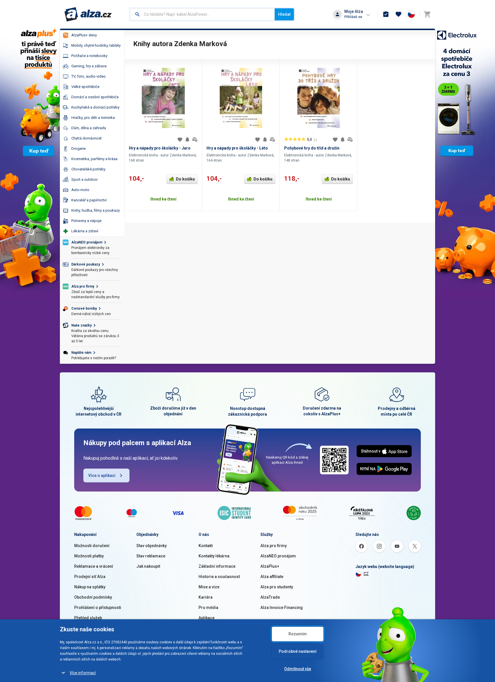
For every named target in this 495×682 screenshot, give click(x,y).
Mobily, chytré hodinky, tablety (96, 45)
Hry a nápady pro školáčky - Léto (237, 148)
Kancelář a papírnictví (89, 200)
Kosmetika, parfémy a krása (94, 159)
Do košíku (185, 179)
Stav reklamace (150, 556)
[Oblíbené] (398, 14)
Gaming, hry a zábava (89, 66)
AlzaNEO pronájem (278, 556)
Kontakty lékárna (214, 556)
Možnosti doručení (91, 545)
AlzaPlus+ (269, 566)
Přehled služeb (88, 618)
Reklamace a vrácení (93, 566)
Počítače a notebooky (89, 56)
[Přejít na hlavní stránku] (88, 14)
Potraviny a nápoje (86, 221)
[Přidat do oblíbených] (180, 139)
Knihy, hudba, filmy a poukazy (95, 210)
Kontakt (206, 545)
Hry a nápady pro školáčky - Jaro (159, 148)
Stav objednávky (151, 545)
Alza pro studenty (276, 587)
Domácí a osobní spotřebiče (95, 97)
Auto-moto (80, 190)
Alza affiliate (271, 576)
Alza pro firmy (273, 545)
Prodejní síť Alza (89, 576)
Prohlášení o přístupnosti (97, 607)
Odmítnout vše (297, 669)
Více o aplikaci (101, 475)
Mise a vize (209, 587)
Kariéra (206, 597)
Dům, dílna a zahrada (88, 128)
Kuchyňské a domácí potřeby (95, 107)
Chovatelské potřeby (88, 169)
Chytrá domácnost (86, 138)
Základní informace (217, 566)
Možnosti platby (89, 556)
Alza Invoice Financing (281, 607)
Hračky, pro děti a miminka (93, 117)
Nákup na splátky (89, 587)
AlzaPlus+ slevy (84, 35)
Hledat (284, 14)
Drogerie (78, 148)
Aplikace (207, 618)
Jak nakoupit (148, 566)
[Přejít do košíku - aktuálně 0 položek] (427, 14)
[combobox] (202, 14)
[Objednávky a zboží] (385, 14)
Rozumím (297, 634)
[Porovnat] (195, 139)
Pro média (208, 607)
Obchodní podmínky (93, 597)
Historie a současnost (219, 576)
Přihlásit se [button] (353, 17)
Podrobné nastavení (298, 651)
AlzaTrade (270, 597)
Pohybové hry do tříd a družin (311, 148)
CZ (366, 573)
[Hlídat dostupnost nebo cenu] (187, 139)
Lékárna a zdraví (84, 231)
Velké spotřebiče (85, 86)
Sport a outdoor (84, 179)
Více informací (83, 673)
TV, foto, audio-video (88, 76)
